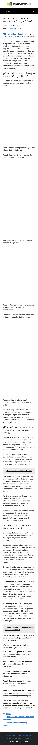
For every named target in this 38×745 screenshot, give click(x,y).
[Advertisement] (19, 108)
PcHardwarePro (15, 28)
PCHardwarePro (9, 34)
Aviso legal (11, 735)
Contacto (27, 738)
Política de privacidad (15, 738)
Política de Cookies (24, 735)
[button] (33, 11)
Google (21, 34)
